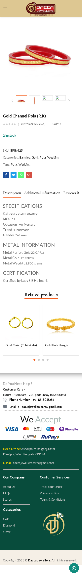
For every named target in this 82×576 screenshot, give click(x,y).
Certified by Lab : (15, 280)
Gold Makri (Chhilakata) (21, 345)
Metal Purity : (24, 252)
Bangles (24, 157)
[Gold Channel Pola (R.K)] (6, 175)
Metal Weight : (22, 263)
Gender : (15, 235)
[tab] (13, 194)
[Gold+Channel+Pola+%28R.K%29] (14, 175)
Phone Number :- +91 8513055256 (31, 400)
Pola (43, 157)
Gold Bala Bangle (56, 345)
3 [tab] (43, 360)
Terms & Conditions (52, 499)
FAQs (6, 493)
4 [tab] (48, 360)
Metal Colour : (18, 258)
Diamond (9, 525)
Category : (20, 213)
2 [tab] (39, 360)
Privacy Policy (49, 493)
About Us (9, 486)
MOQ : (9, 219)
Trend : (16, 230)
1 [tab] (34, 360)
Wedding (53, 157)
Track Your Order (51, 486)
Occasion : (19, 224)
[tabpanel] (21, 330)
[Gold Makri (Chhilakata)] (21, 323)
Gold (35, 157)
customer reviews (31, 124)
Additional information (42, 192)
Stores (7, 499)
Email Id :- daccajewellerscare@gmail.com (36, 407)
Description (12, 192)
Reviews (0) (72, 192)
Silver (7, 532)
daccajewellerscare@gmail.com (33, 463)
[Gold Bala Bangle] (60, 323)
